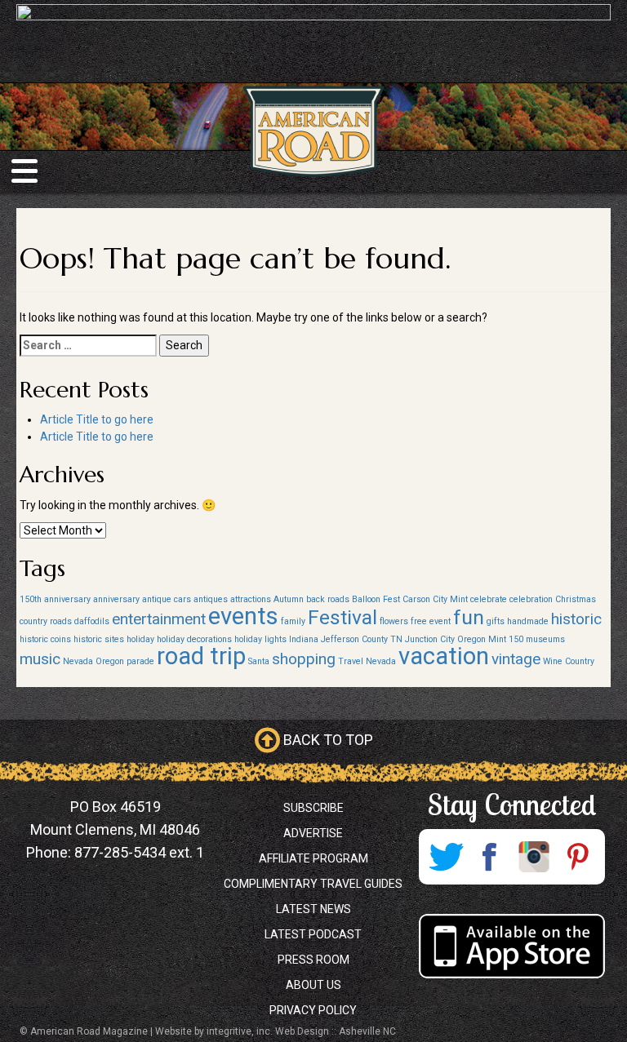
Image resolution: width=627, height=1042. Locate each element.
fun (468, 617)
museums (545, 639)
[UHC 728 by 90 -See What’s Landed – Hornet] (313, 41)
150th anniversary (55, 599)
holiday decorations (194, 639)
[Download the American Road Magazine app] (511, 946)
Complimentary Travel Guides (313, 883)
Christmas (575, 599)
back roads (327, 599)
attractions (250, 599)
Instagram (534, 856)
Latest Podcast (313, 934)
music (40, 659)
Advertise (313, 833)
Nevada (78, 661)
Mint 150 (505, 639)
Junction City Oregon (445, 639)
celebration (531, 599)
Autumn (288, 599)
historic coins (45, 639)
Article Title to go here (96, 419)
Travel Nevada (367, 661)
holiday (140, 639)
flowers (394, 621)
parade (140, 661)
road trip (201, 656)
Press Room (313, 959)
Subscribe (313, 807)
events (243, 616)
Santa (258, 661)
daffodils (91, 621)
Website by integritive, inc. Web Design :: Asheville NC (275, 1031)
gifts (496, 621)
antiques (210, 599)
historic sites (98, 639)
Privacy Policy (313, 1010)
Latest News (313, 909)
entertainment (159, 619)
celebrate (488, 599)
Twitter (445, 856)
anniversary (116, 599)
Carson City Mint (435, 599)
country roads (46, 621)
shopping (304, 659)
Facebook (489, 856)
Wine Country (568, 661)
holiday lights (260, 639)
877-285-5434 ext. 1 (139, 852)
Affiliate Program (313, 858)
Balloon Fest (376, 599)
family (293, 621)
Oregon (110, 661)
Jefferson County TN (361, 639)
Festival (342, 617)
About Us (313, 984)
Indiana (303, 639)
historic (576, 619)
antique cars (166, 599)
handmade (528, 621)
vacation (443, 656)
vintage (515, 659)
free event (431, 621)
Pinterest (578, 856)
